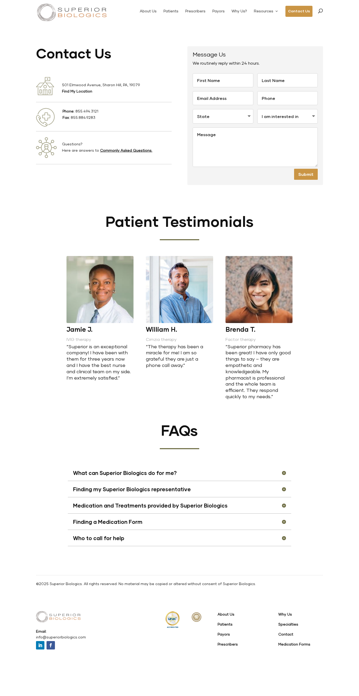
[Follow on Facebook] (51, 645)
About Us (148, 11)
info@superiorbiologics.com (61, 637)
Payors (218, 11)
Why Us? (239, 11)
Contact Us (299, 11)
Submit (306, 174)
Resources (263, 11)
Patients (170, 11)
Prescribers (195, 11)
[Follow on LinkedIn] (40, 645)
